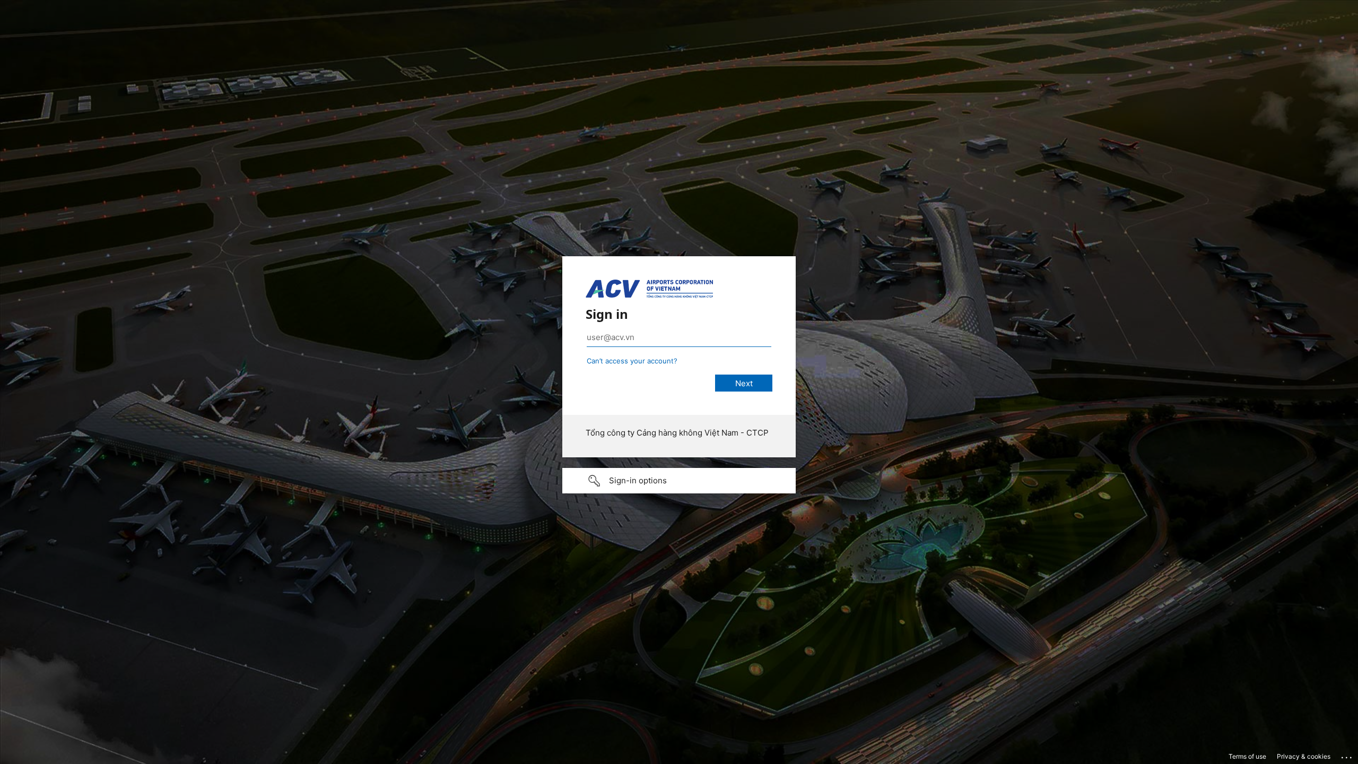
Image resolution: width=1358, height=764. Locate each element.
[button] (679, 480)
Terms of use (1247, 756)
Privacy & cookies (1303, 756)
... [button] (1347, 755)
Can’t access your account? (632, 361)
